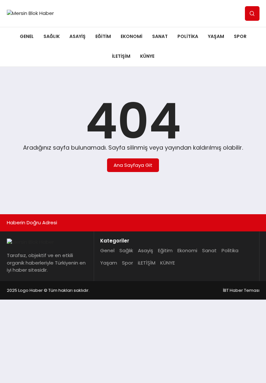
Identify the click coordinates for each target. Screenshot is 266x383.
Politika (187, 36)
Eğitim (103, 36)
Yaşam (216, 36)
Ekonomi (131, 36)
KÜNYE (147, 56)
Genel (27, 36)
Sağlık (51, 36)
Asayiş (77, 36)
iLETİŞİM (121, 56)
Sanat (160, 36)
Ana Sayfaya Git (133, 165)
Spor (240, 36)
